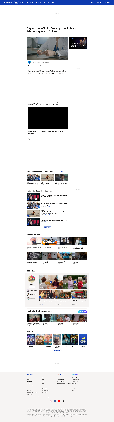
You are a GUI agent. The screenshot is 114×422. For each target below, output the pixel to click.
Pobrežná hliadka (61, 323)
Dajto (43, 379)
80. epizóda (45, 324)
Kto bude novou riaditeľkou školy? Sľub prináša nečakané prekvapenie (74, 285)
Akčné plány (29, 390)
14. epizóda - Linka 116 (32, 262)
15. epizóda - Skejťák (62, 247)
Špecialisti (29, 261)
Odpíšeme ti (44, 388)
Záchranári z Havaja (61, 261)
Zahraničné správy (60, 381)
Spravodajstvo (75, 381)
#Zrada (29, 142)
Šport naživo (74, 385)
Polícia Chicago (45, 261)
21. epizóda (60, 324)
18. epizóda (45, 262)
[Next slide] (86, 318)
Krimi (43, 381)
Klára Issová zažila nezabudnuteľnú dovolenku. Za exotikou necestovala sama (53, 212)
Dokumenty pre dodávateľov (32, 392)
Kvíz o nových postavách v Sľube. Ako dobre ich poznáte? (49, 285)
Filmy (73, 390)
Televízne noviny (75, 379)
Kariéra (28, 388)
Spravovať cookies (45, 397)
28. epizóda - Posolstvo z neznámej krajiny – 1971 (78, 248)
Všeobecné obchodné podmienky (64, 383)
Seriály (73, 388)
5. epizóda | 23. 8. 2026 (48, 247)
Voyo (48, 2)
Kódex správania (30, 394)
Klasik (43, 383)
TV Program (38, 2)
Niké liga (74, 383)
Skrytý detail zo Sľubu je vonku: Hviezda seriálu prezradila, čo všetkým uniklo (46, 302)
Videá (21, 2)
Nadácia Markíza (45, 386)
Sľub (41, 283)
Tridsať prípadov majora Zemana (33, 323)
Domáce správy (60, 379)
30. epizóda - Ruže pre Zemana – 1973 (34, 325)
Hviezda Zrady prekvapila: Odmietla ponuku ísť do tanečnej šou (54, 204)
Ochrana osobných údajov (62, 385)
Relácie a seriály (30, 381)
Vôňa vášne (45, 323)
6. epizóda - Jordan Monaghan (34, 247)
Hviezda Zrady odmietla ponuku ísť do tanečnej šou (33, 184)
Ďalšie (53, 2)
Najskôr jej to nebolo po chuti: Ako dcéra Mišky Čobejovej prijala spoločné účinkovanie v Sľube (62, 302)
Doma (43, 377)
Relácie (16, 2)
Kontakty (59, 377)
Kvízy (31, 2)
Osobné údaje (45, 395)
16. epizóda (60, 262)
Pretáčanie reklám (45, 390)
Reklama (28, 386)
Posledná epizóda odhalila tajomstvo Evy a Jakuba (61, 184)
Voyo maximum (75, 377)
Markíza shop (44, 392)
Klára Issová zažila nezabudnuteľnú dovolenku (47, 184)
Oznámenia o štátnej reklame (33, 396)
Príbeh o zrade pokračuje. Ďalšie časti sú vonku (54, 220)
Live (44, 2)
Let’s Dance (43, 202)
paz (32, 61)
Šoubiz (26, 2)
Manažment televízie (31, 398)
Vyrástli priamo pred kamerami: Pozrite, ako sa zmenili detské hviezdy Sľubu (79, 302)
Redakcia (59, 386)
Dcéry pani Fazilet (76, 323)
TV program (29, 377)
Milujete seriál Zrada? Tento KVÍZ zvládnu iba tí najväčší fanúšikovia (54, 196)
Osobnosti (29, 383)
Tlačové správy (30, 385)
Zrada (31, 24)
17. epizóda (75, 262)
